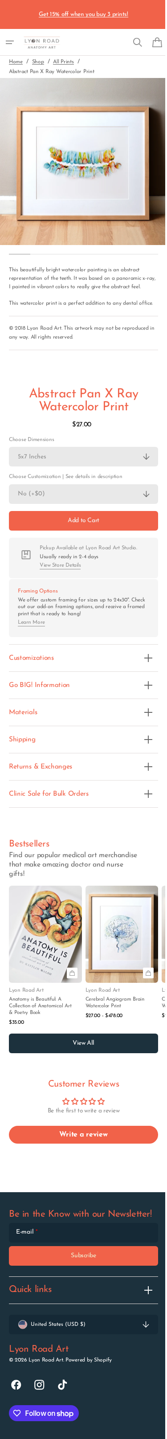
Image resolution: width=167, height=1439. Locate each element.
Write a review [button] (80, 1152)
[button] (10, 42)
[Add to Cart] (72, 990)
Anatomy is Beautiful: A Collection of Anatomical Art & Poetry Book (40, 1023)
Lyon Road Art (46, 1386)
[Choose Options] (148, 990)
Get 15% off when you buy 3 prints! (83, 14)
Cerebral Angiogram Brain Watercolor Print (115, 1020)
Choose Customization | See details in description (65, 494)
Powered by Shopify (88, 1386)
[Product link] (45, 973)
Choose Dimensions (31, 456)
